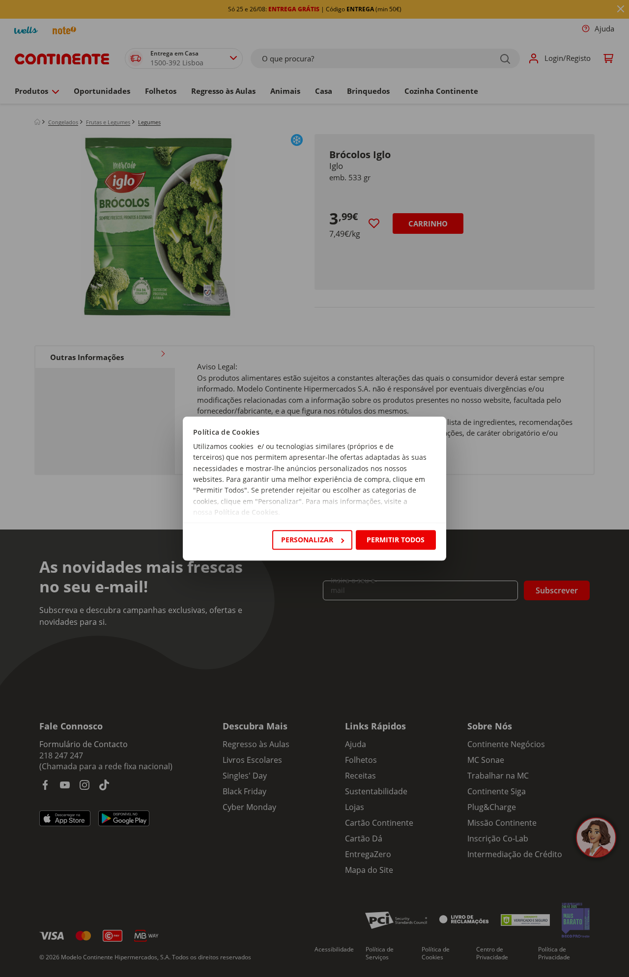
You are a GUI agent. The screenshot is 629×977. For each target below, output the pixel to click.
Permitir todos (396, 539)
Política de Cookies (246, 512)
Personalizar (307, 539)
